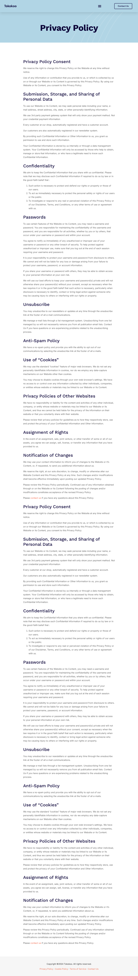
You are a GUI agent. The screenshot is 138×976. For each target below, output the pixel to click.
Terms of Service (78, 969)
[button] (99, 6)
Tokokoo (10, 6)
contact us (35, 498)
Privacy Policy (46, 969)
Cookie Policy (61, 969)
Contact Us (93, 969)
